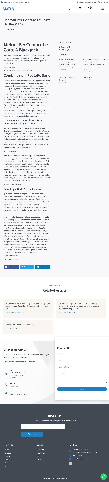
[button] (103, 8)
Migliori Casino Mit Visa (12, 184)
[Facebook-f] (70, 463)
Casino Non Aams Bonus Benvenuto (20, 324)
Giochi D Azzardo (10, 151)
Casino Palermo (9, 67)
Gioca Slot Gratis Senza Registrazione (18, 70)
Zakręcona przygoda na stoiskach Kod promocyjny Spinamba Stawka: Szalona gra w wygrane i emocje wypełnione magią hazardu (94, 64)
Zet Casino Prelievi (11, 259)
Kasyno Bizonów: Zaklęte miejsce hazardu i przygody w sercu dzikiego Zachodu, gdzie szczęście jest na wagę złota (28, 306)
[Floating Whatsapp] (103, 476)
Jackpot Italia (87, 77)
